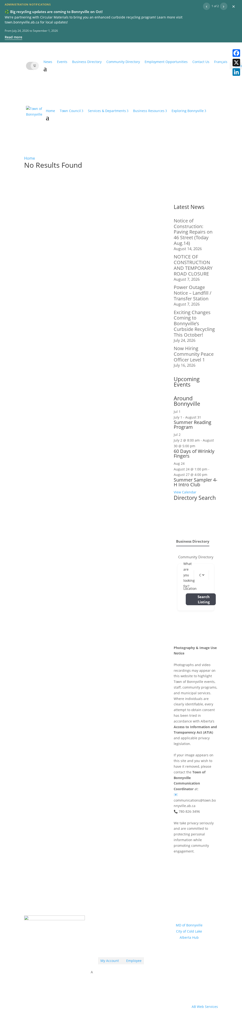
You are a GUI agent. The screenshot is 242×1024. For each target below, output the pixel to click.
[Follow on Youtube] (130, 947)
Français (220, 61)
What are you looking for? (189, 574)
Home (50, 110)
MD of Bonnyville (189, 925)
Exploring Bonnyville (188, 110)
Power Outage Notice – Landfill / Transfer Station (192, 293)
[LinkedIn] (236, 72)
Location (190, 588)
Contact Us (200, 61)
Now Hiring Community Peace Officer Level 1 (194, 354)
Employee (133, 960)
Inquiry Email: (115, 900)
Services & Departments (107, 110)
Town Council (70, 110)
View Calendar (185, 492)
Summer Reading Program (192, 424)
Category (205, 575)
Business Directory (87, 61)
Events (62, 61)
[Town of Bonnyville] (34, 115)
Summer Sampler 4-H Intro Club (195, 482)
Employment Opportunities (166, 61)
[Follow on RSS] (111, 947)
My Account (109, 960)
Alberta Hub (189, 937)
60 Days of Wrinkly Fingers (194, 453)
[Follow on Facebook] (121, 947)
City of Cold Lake (189, 931)
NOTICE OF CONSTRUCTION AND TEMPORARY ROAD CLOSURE (193, 265)
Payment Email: (115, 916)
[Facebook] (236, 53)
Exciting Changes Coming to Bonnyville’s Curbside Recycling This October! (194, 323)
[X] (236, 62)
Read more (13, 37)
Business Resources (148, 110)
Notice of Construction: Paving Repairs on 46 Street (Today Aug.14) (193, 231)
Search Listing (204, 599)
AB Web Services (205, 1006)
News (47, 61)
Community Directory (123, 61)
